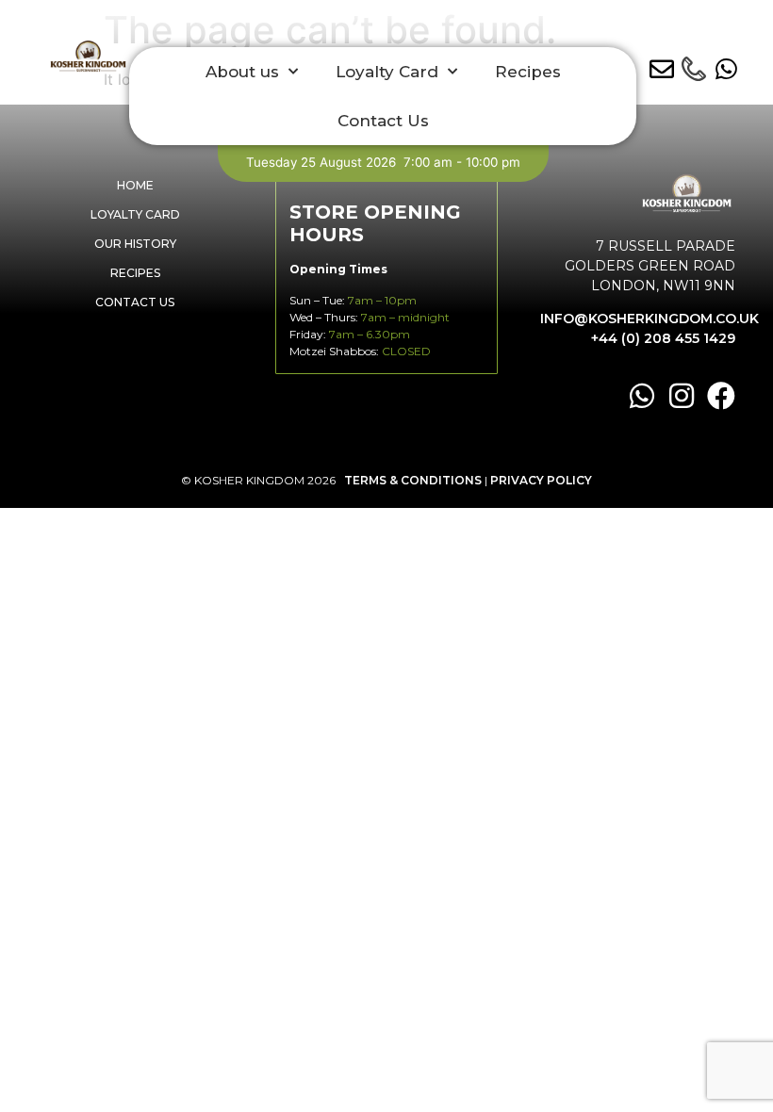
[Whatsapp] (642, 396)
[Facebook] (721, 396)
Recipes (528, 71)
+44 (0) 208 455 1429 (663, 338)
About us (242, 71)
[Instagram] (681, 396)
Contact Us (383, 120)
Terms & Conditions (413, 480)
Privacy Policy (541, 480)
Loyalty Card (387, 71)
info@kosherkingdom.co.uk (649, 318)
